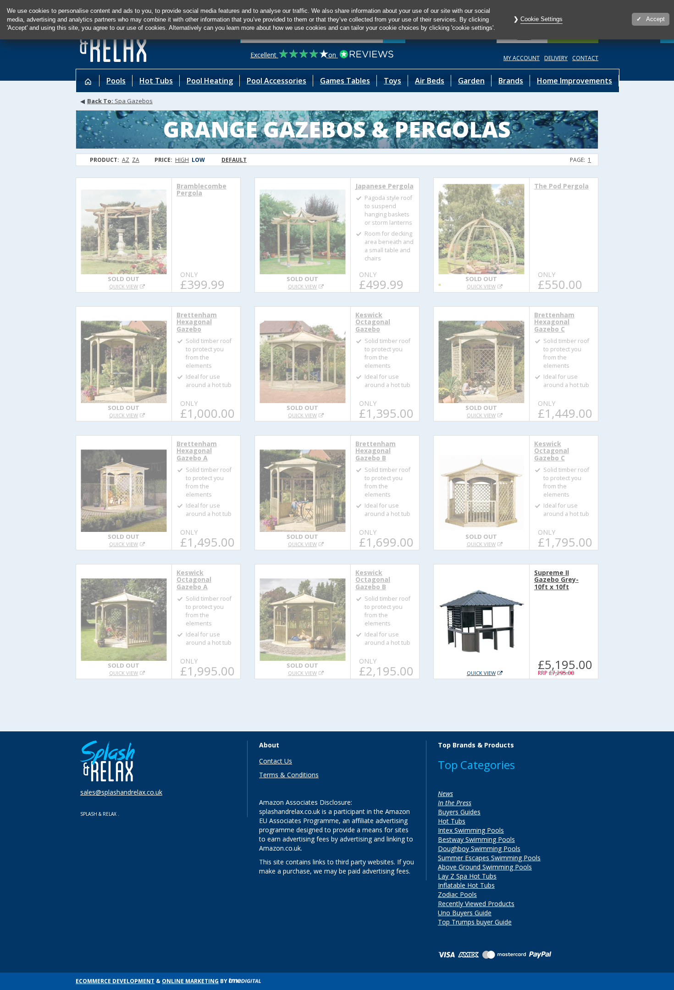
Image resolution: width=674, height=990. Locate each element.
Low (198, 160)
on (294, 54)
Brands (510, 81)
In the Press (454, 802)
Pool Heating (210, 81)
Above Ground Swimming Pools (485, 867)
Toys (392, 81)
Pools (116, 81)
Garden (471, 81)
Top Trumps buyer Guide (475, 922)
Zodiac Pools (457, 894)
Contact (585, 58)
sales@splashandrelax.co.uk (121, 792)
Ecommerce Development (115, 981)
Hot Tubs (156, 81)
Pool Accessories (276, 81)
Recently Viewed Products (476, 903)
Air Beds (429, 81)
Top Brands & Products (476, 745)
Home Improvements (574, 81)
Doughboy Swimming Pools (479, 848)
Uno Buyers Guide (465, 912)
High (182, 160)
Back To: (101, 101)
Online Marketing (190, 981)
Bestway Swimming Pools (476, 839)
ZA (135, 160)
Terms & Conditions (289, 774)
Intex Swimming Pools (471, 830)
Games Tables (345, 81)
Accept (655, 19)
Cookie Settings (541, 19)
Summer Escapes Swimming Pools (489, 857)
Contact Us (275, 761)
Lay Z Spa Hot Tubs (467, 876)
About (269, 745)
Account (521, 58)
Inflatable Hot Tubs (466, 885)
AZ (125, 160)
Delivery (556, 58)
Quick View (123, 286)
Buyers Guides (459, 811)
